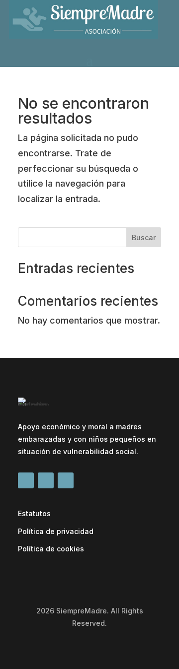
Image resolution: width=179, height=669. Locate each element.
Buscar (144, 237)
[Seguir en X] (46, 480)
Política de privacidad (55, 531)
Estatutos (34, 513)
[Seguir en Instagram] (66, 480)
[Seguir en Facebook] (26, 480)
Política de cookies (51, 548)
